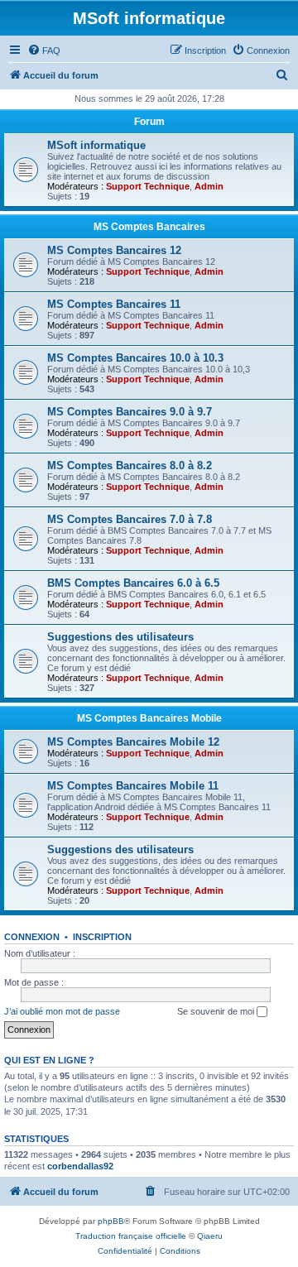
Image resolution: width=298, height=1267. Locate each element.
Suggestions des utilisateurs (120, 637)
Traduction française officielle (130, 1236)
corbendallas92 (80, 1166)
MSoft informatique (96, 145)
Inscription (102, 937)
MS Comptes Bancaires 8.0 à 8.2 (129, 465)
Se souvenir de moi (217, 1011)
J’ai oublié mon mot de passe (62, 1011)
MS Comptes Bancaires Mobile (149, 718)
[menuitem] (43, 50)
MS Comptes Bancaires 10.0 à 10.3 (135, 358)
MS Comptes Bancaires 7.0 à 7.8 (129, 519)
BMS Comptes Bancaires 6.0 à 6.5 (133, 583)
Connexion (32, 937)
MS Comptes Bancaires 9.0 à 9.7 (129, 412)
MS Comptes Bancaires (149, 227)
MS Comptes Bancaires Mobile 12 (133, 742)
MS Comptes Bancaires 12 (114, 250)
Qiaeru (210, 1236)
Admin (209, 186)
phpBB (111, 1221)
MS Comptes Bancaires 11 (113, 304)
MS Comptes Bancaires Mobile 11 (133, 786)
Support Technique (148, 186)
